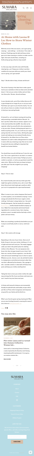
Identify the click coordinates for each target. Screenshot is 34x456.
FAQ (17, 396)
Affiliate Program (17, 418)
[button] (24, 8)
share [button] (2, 308)
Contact (17, 392)
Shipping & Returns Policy (17, 410)
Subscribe (17, 441)
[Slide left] (13, 365)
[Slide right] (21, 365)
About (17, 388)
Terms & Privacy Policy (17, 414)
